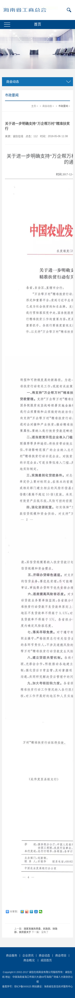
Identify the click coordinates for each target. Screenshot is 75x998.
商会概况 (29, 960)
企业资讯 (28, 955)
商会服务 (11, 955)
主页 (33, 106)
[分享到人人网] (36, 911)
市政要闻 (63, 106)
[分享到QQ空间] (22, 911)
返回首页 (46, 960)
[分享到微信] (40, 911)
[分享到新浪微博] (27, 911)
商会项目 (60, 955)
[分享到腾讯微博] (31, 911)
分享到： (14, 911)
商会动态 (47, 106)
